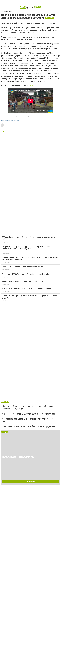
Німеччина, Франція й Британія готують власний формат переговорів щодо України (30, 297)
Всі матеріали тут (30, 481)
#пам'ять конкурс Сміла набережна (10, 120)
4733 (31, 85)
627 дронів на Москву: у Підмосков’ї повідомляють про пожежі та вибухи (28, 238)
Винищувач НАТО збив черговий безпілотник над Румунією (26, 274)
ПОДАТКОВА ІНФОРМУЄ (18, 457)
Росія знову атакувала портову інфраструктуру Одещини (25, 267)
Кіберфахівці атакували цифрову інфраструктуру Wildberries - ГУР (28, 281)
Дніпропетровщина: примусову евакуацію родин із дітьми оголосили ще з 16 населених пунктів (30, 258)
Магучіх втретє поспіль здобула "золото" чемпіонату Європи (26, 288)
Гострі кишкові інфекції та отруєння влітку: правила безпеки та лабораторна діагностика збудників (27, 247)
